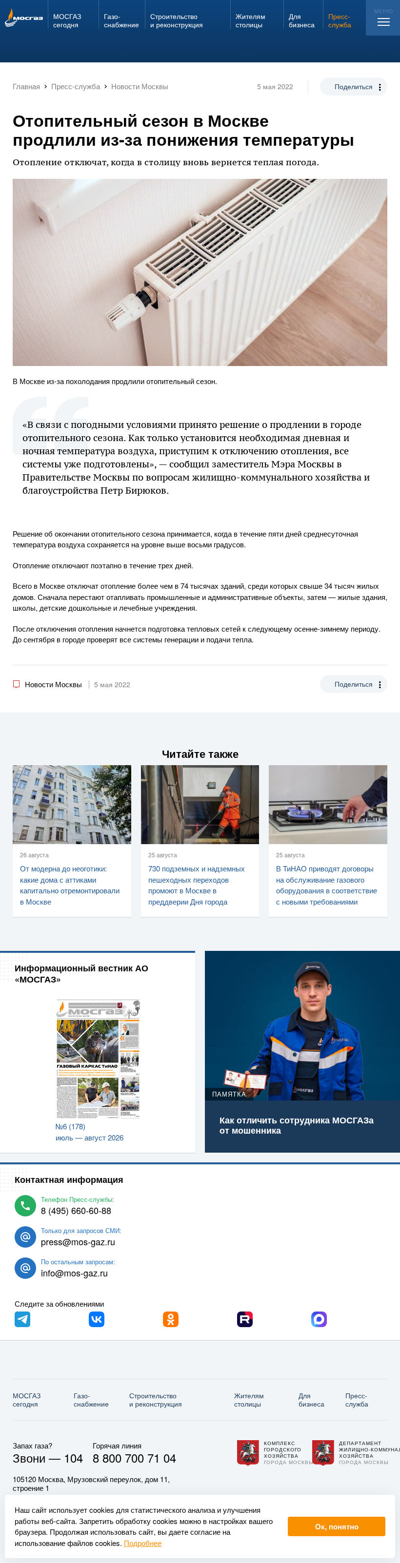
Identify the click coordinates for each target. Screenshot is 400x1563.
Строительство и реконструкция (155, 1399)
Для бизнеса (311, 1399)
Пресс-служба (356, 1399)
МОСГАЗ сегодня (26, 1399)
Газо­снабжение (91, 1399)
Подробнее (142, 1543)
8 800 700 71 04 (134, 1457)
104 (73, 1457)
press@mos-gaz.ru (78, 1241)
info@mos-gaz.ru (74, 1272)
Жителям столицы (249, 1399)
